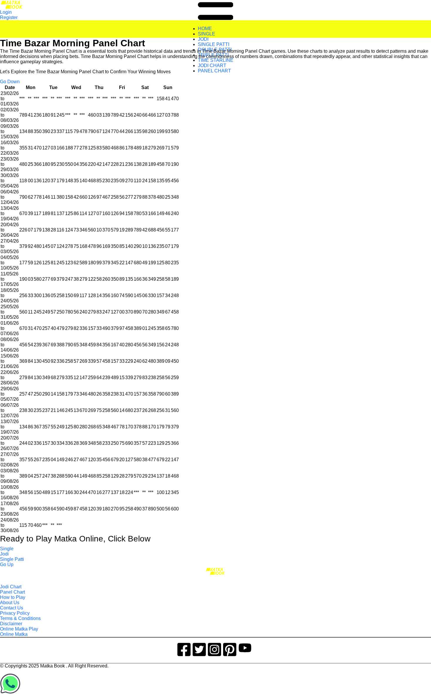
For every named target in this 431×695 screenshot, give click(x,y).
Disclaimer (11, 623)
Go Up (6, 564)
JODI (203, 39)
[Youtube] (245, 648)
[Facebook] (184, 648)
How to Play (12, 597)
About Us (9, 602)
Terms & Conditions (20, 618)
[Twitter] (199, 648)
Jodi (4, 553)
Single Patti (12, 559)
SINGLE (206, 33)
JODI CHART (212, 65)
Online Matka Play (19, 628)
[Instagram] (214, 648)
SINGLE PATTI (213, 44)
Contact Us (11, 607)
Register (9, 17)
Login (6, 12)
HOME (205, 28)
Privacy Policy (15, 613)
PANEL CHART (214, 70)
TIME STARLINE (215, 60)
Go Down (10, 81)
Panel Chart (12, 592)
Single (6, 548)
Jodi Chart (10, 586)
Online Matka (14, 634)
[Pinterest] (229, 648)
